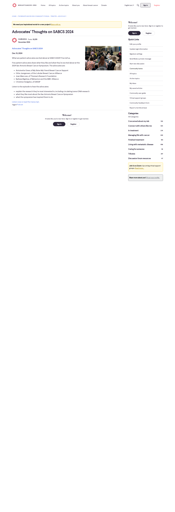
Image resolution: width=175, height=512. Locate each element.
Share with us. (56, 24)
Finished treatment (145, 140)
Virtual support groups (138, 98)
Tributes (145, 154)
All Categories (133, 117)
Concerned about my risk (145, 121)
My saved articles (136, 88)
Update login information (139, 49)
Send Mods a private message (140, 59)
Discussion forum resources (145, 158)
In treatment (145, 130)
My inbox (133, 83)
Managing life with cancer (145, 135)
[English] (24, 5)
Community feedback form (139, 103)
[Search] (138, 5)
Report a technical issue (138, 108)
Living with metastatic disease (145, 144)
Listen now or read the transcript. (25, 102)
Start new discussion (137, 64)
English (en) (128, 5)
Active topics (135, 78)
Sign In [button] (59, 124)
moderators (22, 39)
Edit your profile (135, 44)
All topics (133, 73)
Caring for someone (145, 149)
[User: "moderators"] (14, 40)
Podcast (20, 104)
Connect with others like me (145, 126)
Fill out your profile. (153, 178)
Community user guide (138, 93)
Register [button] (73, 124)
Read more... (139, 168)
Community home (136, 68)
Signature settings (136, 54)
